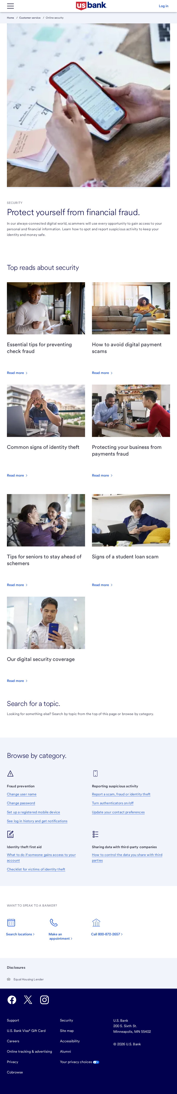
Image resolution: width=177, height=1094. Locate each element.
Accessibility (70, 1041)
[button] (163, 6)
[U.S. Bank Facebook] (12, 1000)
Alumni (65, 1051)
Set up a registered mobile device (33, 812)
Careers (13, 1041)
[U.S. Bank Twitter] (28, 1000)
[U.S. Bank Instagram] (44, 1000)
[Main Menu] (10, 6)
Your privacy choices (76, 1062)
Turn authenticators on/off (112, 803)
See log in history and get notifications (37, 821)
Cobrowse (15, 1072)
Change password (21, 803)
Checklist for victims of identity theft (36, 869)
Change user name (22, 794)
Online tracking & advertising (29, 1051)
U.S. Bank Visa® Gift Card (26, 1031)
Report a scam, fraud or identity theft (121, 794)
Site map (67, 1031)
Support (13, 1020)
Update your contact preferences (118, 812)
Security (66, 1020)
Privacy (12, 1062)
